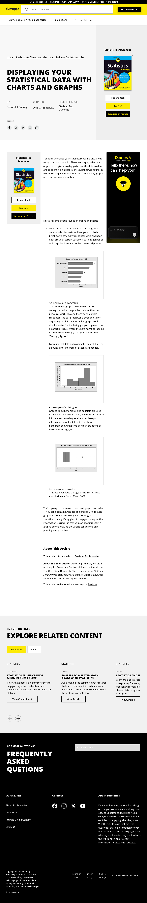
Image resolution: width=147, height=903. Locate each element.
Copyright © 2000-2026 (16, 871)
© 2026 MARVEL (13, 892)
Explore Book (117, 97)
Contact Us (12, 812)
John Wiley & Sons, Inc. (16, 874)
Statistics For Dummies (66, 108)
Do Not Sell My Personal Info (124, 875)
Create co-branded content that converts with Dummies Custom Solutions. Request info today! (73, 1)
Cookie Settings (102, 876)
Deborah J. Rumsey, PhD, (84, 563)
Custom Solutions (84, 20)
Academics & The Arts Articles (31, 57)
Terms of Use (76, 876)
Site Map (10, 826)
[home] (12, 9)
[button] (29, 20)
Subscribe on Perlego (118, 114)
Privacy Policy (89, 876)
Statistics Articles (75, 57)
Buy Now (118, 106)
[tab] (16, 649)
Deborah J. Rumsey (17, 107)
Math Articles (57, 57)
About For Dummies (16, 805)
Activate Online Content (18, 819)
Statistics (92, 584)
